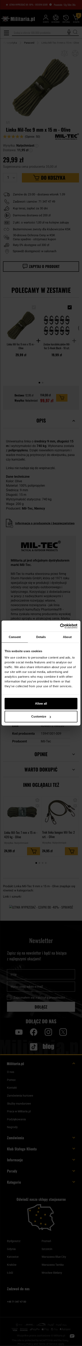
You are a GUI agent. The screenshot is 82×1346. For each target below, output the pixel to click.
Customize (38, 716)
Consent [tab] (15, 637)
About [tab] (67, 637)
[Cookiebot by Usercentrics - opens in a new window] (60, 626)
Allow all (41, 703)
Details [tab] (41, 637)
